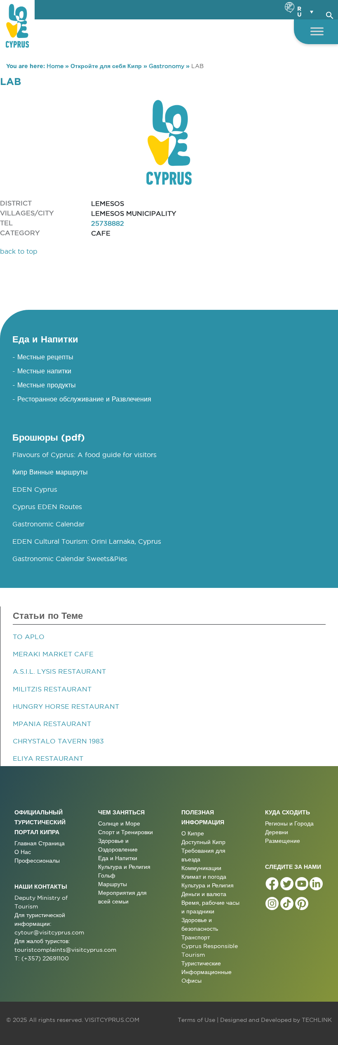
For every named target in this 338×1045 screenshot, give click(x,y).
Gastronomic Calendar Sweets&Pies (69, 558)
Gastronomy (166, 66)
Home (55, 66)
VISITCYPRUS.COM (111, 1020)
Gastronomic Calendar (48, 524)
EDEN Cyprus (34, 489)
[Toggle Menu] (317, 31)
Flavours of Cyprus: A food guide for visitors (84, 454)
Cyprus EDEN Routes (47, 506)
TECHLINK (317, 1020)
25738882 (107, 223)
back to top (19, 251)
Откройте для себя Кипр (106, 66)
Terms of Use (196, 1020)
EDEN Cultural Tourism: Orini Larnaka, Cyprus (86, 541)
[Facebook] (272, 884)
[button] (330, 14)
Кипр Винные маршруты (50, 472)
